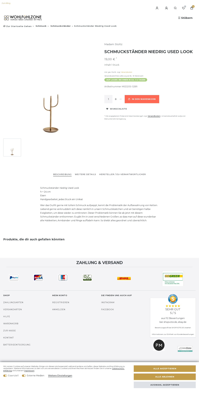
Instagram (108, 302)
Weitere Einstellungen (60, 375)
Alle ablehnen (164, 377)
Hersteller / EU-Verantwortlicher (122, 174)
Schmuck (41, 26)
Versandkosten (126, 72)
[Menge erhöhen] (115, 99)
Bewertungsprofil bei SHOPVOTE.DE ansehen (173, 328)
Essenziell (13, 375)
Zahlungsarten (13, 302)
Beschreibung (62, 174)
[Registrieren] (166, 8)
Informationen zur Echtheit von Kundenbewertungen (173, 334)
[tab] (62, 174)
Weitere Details (85, 174)
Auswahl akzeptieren (164, 385)
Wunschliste (118, 109)
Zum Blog (6, 3)
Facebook (107, 309)
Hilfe (6, 316)
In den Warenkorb (144, 99)
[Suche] (175, 8)
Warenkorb (10, 323)
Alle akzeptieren (164, 368)
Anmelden (58, 309)
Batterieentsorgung (16, 345)
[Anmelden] (157, 8)
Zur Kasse (9, 330)
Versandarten (12, 309)
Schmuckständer (60, 26)
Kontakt (8, 337)
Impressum (29, 371)
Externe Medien (35, 375)
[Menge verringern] (120, 99)
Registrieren (60, 302)
